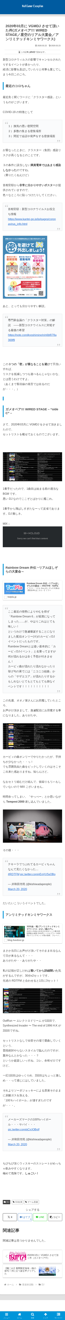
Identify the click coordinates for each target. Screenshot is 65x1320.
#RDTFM (13, 874)
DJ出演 (18, 1202)
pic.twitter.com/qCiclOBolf (23, 1129)
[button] (55, 1217)
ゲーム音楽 (33, 1202)
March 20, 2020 (17, 889)
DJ (8, 1202)
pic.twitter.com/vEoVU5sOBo (37, 874)
